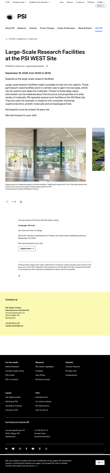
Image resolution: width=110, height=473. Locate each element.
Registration (25, 248)
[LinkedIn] (6, 449)
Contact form (40, 433)
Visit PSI (12, 39)
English (100, 2)
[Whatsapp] (46, 449)
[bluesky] (13, 449)
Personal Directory (42, 436)
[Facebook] (26, 449)
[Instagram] (20, 449)
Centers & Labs (18, 2)
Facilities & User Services (38, 2)
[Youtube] (33, 449)
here (36, 466)
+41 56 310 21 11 (41, 430)
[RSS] (40, 449)
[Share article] (47, 66)
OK (99, 462)
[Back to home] (15, 16)
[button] (20, 202)
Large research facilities (35, 66)
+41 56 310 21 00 (12, 323)
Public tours (32, 39)
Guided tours (22, 39)
